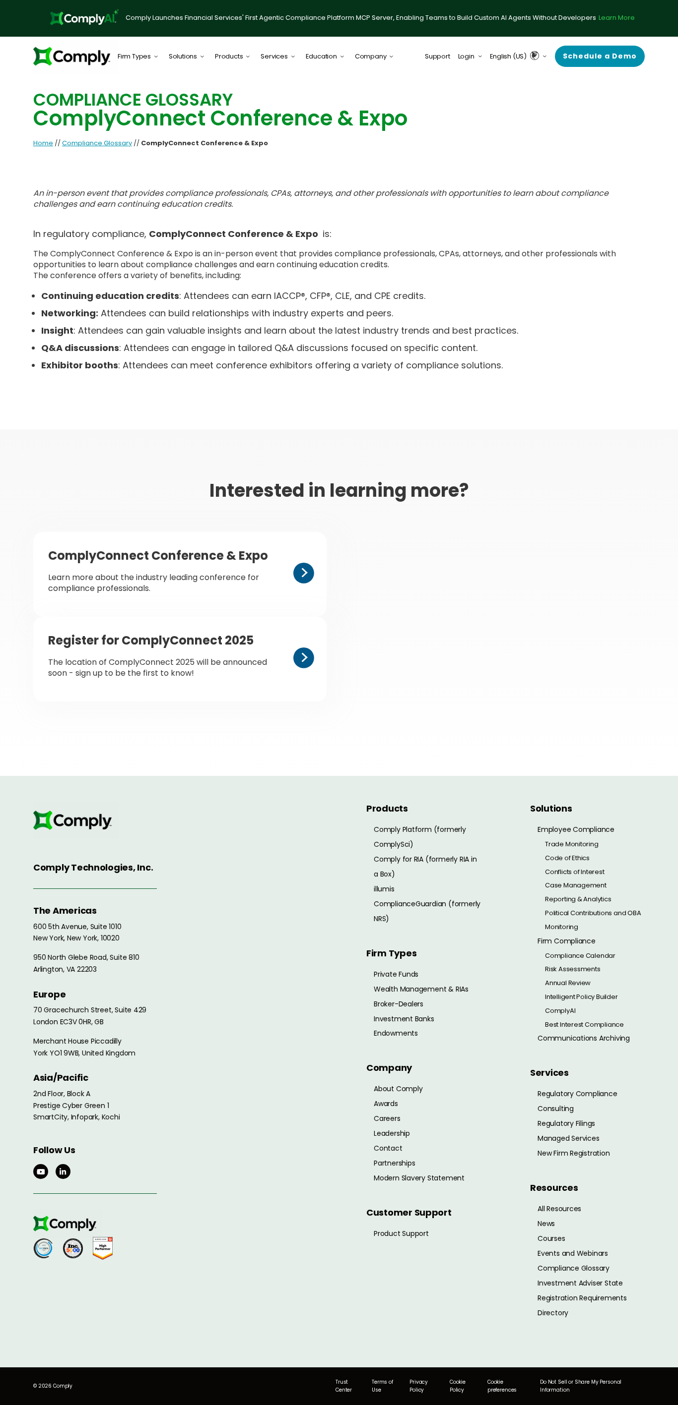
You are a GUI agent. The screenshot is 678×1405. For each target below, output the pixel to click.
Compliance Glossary (97, 143)
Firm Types (134, 56)
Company (371, 56)
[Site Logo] (75, 56)
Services (274, 56)
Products (229, 56)
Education (321, 56)
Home (43, 143)
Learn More (617, 17)
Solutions (183, 56)
